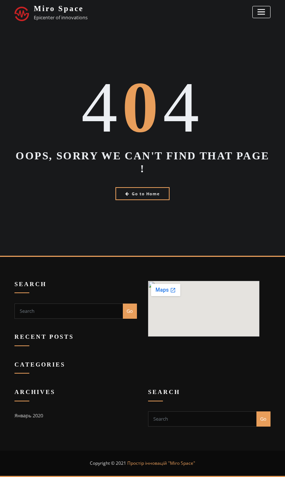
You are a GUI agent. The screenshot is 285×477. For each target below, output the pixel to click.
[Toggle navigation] (261, 12)
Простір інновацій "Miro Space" (161, 463)
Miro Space (58, 8)
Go (130, 311)
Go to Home (146, 193)
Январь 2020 (28, 415)
